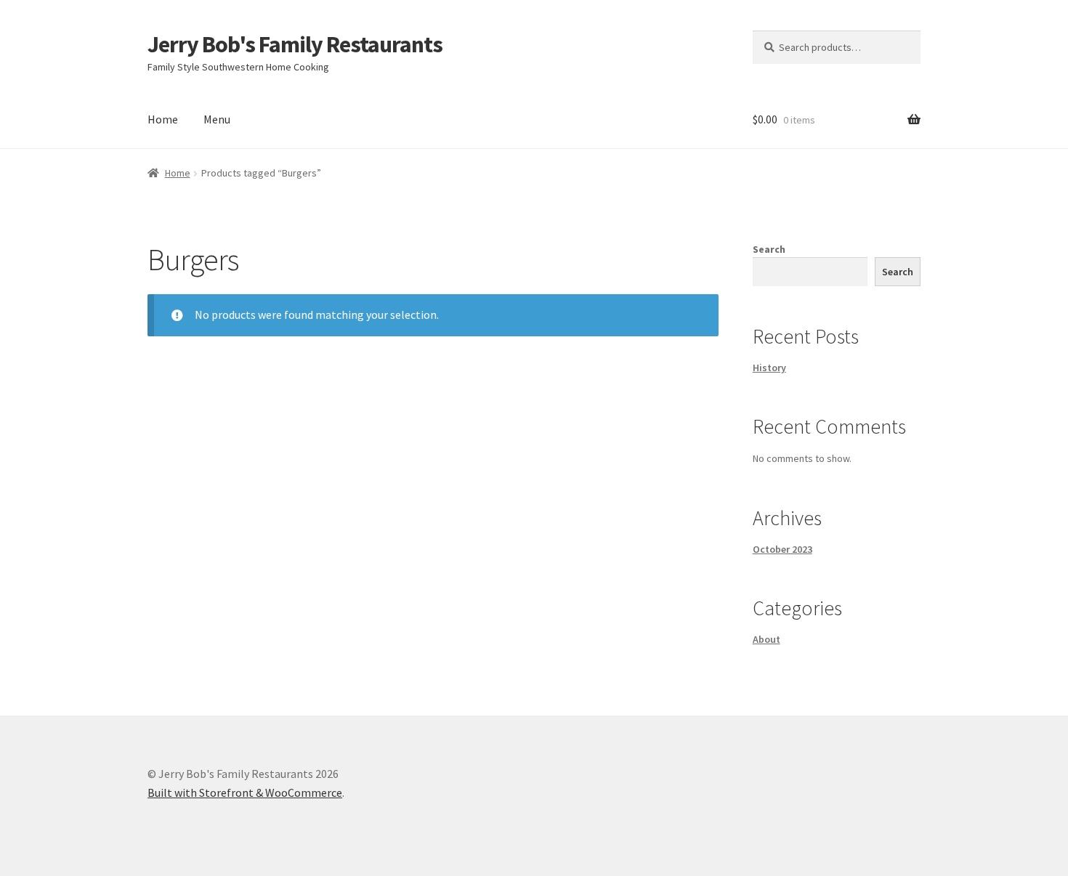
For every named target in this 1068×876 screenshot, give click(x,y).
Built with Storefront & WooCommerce (244, 792)
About (766, 639)
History (769, 367)
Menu (216, 119)
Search (769, 249)
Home (162, 119)
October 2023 (782, 549)
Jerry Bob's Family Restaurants (294, 44)
